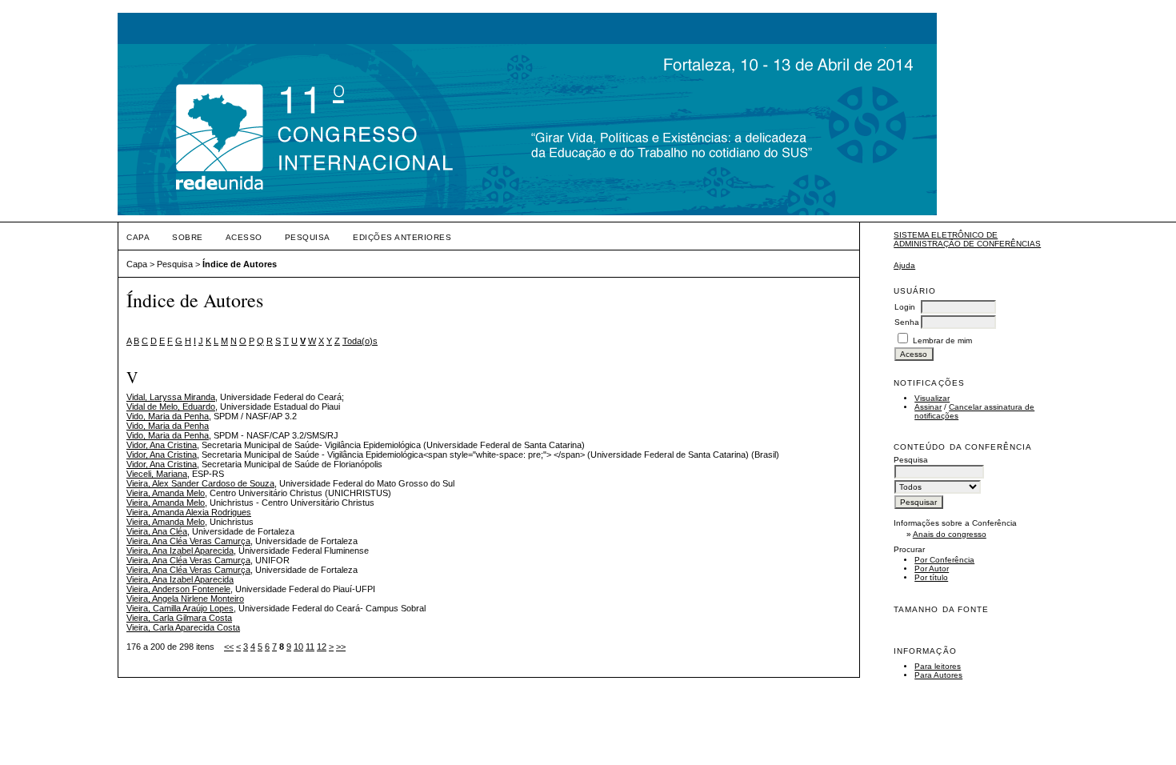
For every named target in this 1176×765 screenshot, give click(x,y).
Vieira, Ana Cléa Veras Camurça (188, 541)
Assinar (928, 407)
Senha (906, 322)
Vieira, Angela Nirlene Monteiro (185, 598)
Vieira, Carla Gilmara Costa (179, 618)
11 (310, 646)
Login (904, 306)
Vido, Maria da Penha (167, 416)
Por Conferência (944, 559)
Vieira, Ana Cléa (156, 531)
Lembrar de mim (942, 340)
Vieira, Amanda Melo (165, 493)
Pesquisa (307, 237)
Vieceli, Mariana (156, 474)
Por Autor (931, 568)
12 (321, 646)
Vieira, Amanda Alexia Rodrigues (188, 512)
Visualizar (932, 398)
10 (298, 646)
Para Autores (938, 675)
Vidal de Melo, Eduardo (170, 406)
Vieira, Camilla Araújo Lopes (180, 608)
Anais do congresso (949, 534)
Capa (138, 237)
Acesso (244, 237)
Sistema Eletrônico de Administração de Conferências (967, 239)
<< (229, 646)
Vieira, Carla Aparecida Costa (183, 627)
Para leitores (937, 666)
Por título (931, 577)
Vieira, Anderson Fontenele (178, 589)
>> (341, 646)
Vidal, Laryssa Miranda (170, 397)
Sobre (187, 237)
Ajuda (904, 265)
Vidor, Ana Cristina (161, 445)
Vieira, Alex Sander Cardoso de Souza (200, 483)
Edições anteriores (402, 237)
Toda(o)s (360, 341)
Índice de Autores (239, 264)
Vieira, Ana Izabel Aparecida (180, 550)
